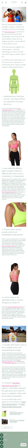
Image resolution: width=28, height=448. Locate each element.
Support (4, 434)
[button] (2, 2)
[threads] (1, 446)
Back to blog (7, 427)
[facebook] (1, 439)
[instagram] (1, 435)
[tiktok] (1, 442)
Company (5, 440)
